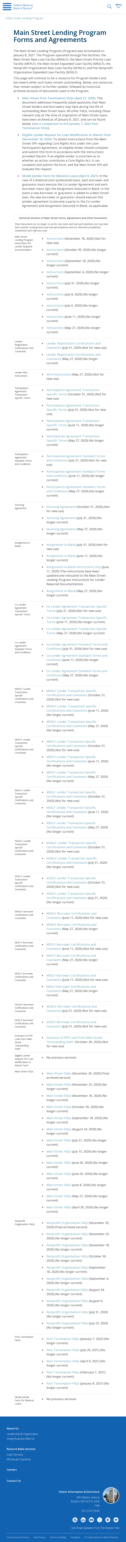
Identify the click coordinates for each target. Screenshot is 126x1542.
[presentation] (17, 6)
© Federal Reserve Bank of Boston (101, 1537)
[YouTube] (90, 1520)
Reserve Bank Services (21, 1449)
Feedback (75, 1537)
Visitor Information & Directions (79, 1492)
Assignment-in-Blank (61, 545)
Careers (12, 1469)
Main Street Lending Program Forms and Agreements (59, 36)
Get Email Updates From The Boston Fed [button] (95, 1528)
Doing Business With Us (20, 1438)
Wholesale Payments (19, 1459)
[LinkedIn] (82, 1520)
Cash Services (15, 1454)
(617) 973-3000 (91, 1511)
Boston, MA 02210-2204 (85, 1501)
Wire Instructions (58, 374)
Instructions (55, 238)
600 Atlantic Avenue (88, 1497)
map (97, 1505)
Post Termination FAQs (62, 1339)
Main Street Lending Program (25, 18)
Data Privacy (39, 1537)
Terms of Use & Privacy (18, 1537)
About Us (13, 1428)
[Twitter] (98, 1520)
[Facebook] (107, 1520)
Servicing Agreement (61, 507)
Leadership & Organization (22, 1434)
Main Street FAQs (58, 1073)
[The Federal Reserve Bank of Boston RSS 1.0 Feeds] (74, 1520)
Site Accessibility (58, 1537)
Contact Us (14, 1481)
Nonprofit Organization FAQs (67, 1223)
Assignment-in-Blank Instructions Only (73, 567)
